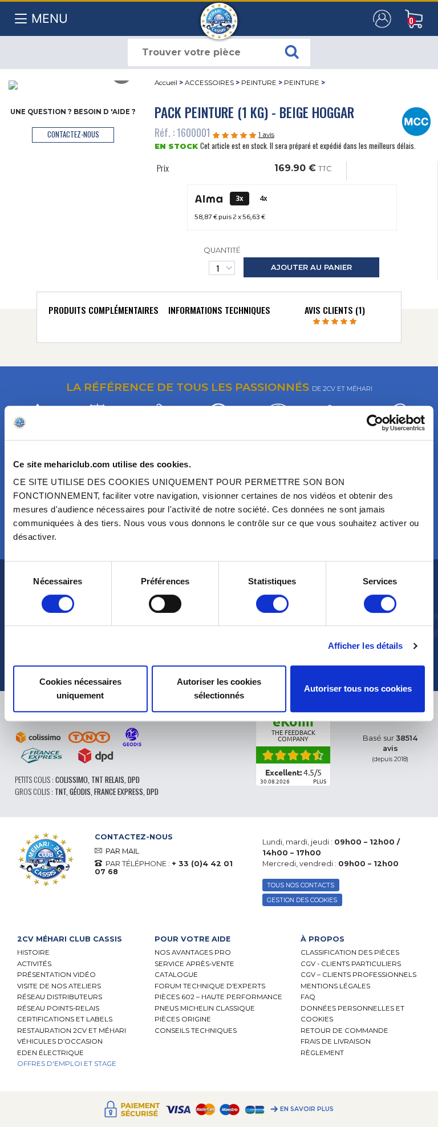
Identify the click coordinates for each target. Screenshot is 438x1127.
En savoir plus (307, 1109)
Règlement (322, 1053)
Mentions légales (335, 986)
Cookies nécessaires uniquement (80, 688)
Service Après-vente (194, 964)
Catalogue (176, 975)
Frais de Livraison (336, 1041)
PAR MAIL (122, 851)
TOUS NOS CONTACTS (300, 885)
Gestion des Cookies (302, 900)
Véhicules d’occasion (60, 1041)
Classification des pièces (350, 952)
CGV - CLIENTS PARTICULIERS (351, 964)
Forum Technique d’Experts (210, 986)
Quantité (222, 250)
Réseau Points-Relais (58, 1008)
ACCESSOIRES (209, 83)
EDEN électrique (50, 1053)
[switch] (165, 604)
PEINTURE (259, 83)
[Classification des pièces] (416, 120)
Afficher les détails (365, 646)
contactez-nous (73, 134)
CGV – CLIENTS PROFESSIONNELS (358, 975)
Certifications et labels (64, 1019)
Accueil (166, 83)
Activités (34, 964)
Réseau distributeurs (59, 997)
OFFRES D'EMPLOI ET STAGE (66, 1064)
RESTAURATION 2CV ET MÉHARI (71, 1031)
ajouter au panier (311, 267)
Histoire (33, 952)
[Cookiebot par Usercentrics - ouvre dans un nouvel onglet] (375, 422)
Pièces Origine (183, 1019)
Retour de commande (344, 1031)
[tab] (103, 312)
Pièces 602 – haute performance (218, 997)
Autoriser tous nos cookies (358, 688)
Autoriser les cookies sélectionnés (219, 688)
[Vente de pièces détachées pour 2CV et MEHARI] (219, 15)
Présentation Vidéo (56, 975)
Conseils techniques (196, 1031)
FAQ (308, 997)
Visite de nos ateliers (59, 986)
